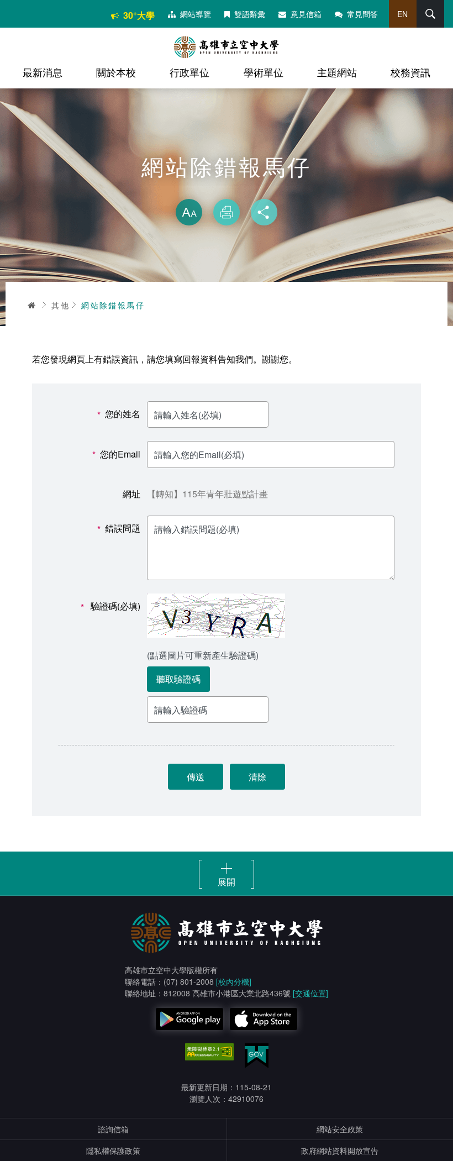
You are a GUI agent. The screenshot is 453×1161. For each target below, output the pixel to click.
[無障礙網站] (209, 1052)
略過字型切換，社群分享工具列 (226, 188)
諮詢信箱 (113, 1128)
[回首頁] (226, 47)
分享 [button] (264, 212)
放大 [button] (189, 212)
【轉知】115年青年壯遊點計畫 (207, 493)
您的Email (116, 454)
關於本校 (116, 72)
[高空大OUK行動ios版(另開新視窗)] (263, 1019)
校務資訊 (410, 72)
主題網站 (337, 72)
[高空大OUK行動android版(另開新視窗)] (189, 1019)
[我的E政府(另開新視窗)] (256, 1055)
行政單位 (189, 72)
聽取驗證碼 (178, 679)
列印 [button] (226, 212)
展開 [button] (226, 881)
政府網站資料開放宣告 (339, 1150)
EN (402, 13)
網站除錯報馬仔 (113, 305)
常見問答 (362, 13)
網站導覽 (195, 13)
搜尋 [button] (430, 14)
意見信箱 (306, 13)
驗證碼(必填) (110, 606)
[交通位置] (310, 993)
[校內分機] (233, 981)
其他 (60, 305)
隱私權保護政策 (113, 1150)
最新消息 (42, 72)
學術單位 (263, 72)
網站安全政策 (340, 1128)
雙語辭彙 (249, 13)
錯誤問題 (118, 528)
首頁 (32, 305)
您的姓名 (118, 414)
